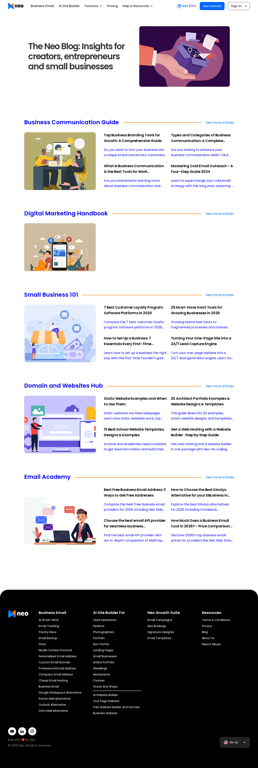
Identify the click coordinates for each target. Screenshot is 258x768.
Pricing (112, 6)
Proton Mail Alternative (54, 699)
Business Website (105, 713)
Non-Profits (101, 644)
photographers (103, 632)
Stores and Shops (105, 687)
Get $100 (189, 6)
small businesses (105, 656)
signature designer (161, 632)
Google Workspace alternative (60, 693)
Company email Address (56, 674)
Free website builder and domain (116, 707)
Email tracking (49, 626)
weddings (100, 668)
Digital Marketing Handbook (66, 213)
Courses (99, 680)
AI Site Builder (69, 6)
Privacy (207, 626)
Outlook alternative (52, 705)
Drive (42, 644)
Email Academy (47, 477)
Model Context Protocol (55, 650)
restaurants (101, 674)
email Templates (159, 638)
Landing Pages (103, 650)
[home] (15, 6)
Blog (205, 632)
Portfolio (99, 638)
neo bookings (157, 626)
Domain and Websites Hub (63, 386)
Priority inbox (47, 632)
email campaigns (160, 620)
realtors (98, 626)
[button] (93, 6)
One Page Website (106, 701)
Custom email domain (54, 662)
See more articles (220, 122)
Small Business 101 (51, 295)
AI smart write (49, 620)
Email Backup (48, 638)
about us (208, 638)
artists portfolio (103, 662)
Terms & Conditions (216, 620)
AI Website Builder (105, 695)
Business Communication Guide (71, 122)
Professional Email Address (57, 668)
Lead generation (105, 620)
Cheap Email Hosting (53, 680)
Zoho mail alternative (53, 711)
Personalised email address (57, 656)
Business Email (42, 6)
